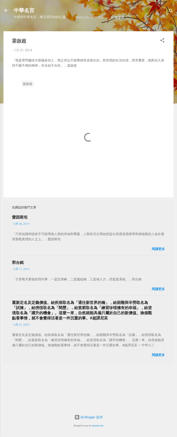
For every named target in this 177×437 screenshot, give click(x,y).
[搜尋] (171, 11)
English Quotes (90, 17)
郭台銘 (18, 262)
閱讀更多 (158, 249)
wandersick (98, 425)
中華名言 (24, 10)
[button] (162, 41)
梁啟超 (27, 84)
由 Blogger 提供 (91, 417)
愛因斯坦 (20, 217)
